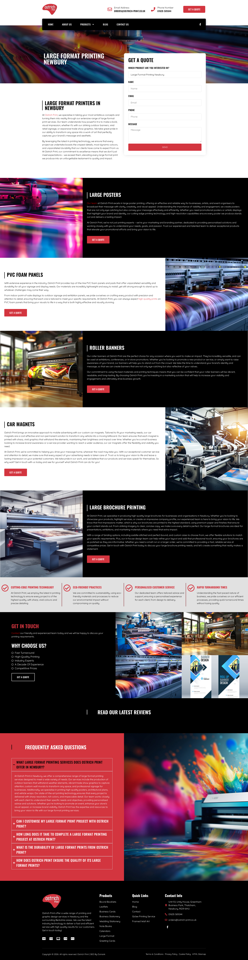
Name (131, 82)
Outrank (101, 954)
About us (67, 24)
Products (85, 24)
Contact (15, 633)
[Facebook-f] (200, 24)
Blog (105, 24)
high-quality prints (147, 298)
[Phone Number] (153, 9)
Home (50, 24)
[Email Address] (110, 9)
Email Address (121, 7)
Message (132, 124)
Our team (92, 203)
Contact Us (123, 24)
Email (131, 96)
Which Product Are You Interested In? (148, 68)
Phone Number (165, 7)
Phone (131, 110)
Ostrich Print (51, 114)
